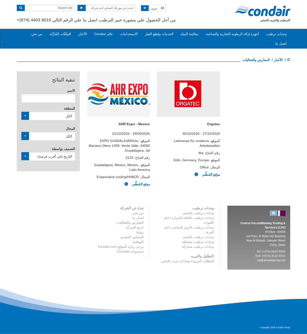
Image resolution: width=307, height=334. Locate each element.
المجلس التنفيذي (132, 237)
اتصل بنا (281, 43)
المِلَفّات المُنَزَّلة (60, 34)
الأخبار (82, 34)
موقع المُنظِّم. (140, 184)
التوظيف (138, 242)
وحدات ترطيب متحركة (198, 246)
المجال (70, 128)
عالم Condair (103, 34)
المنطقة (69, 108)
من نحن (36, 34)
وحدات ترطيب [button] (276, 34)
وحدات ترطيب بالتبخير (198, 213)
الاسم (71, 91)
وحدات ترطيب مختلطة (198, 242)
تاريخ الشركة (135, 227)
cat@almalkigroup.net (271, 260)
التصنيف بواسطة (63, 149)
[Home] (288, 60)
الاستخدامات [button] (129, 34)
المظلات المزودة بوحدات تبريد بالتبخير (187, 261)
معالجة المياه (190, 34)
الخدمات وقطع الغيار (159, 34)
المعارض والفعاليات (130, 222)
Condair (262, 10)
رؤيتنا (140, 232)
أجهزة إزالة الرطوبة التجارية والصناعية (232, 34)
